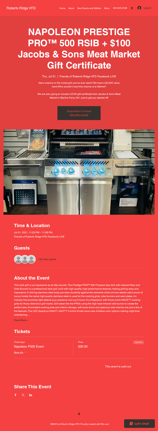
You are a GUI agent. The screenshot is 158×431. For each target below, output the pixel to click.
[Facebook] (131, 8)
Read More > (21, 320)
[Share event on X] (23, 395)
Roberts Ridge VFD (21, 8)
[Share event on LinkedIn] (30, 395)
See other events (79, 114)
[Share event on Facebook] (15, 395)
